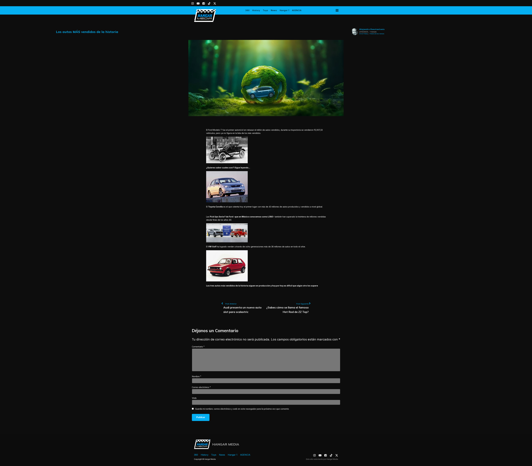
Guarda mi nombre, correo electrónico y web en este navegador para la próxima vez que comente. (242, 409)
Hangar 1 (284, 10)
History (256, 10)
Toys (265, 10)
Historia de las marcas (376, 34)
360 (247, 10)
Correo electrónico (201, 387)
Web (194, 398)
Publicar (200, 417)
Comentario (198, 346)
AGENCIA (296, 10)
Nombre (196, 376)
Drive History (363, 34)
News (274, 10)
